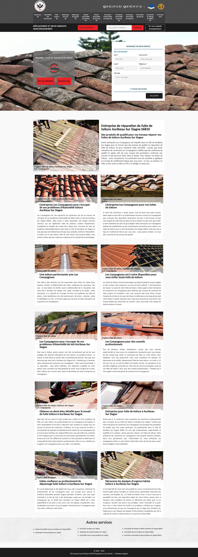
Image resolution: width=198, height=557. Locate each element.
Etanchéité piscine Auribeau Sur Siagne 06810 (139, 532)
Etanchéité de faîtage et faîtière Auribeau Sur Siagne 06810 (143, 529)
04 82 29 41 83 (114, 6)
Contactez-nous (64, 81)
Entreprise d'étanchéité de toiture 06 (107, 17)
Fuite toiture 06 (56, 17)
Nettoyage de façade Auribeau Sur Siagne (93, 532)
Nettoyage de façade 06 (75, 17)
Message (117, 73)
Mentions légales (121, 554)
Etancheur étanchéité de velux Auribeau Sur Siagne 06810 (142, 535)
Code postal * (143, 55)
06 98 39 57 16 (134, 6)
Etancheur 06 (37, 16)
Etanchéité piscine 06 (139, 16)
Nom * (116, 55)
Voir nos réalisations (86, 28)
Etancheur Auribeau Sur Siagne (90, 529)
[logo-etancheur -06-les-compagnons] (47, 6)
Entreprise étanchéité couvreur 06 (119, 17)
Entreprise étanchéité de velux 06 (129, 17)
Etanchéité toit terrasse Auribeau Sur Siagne (94, 535)
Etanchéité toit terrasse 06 (47, 17)
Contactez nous (160, 16)
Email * (116, 64)
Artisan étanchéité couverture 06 (86, 17)
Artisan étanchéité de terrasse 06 (96, 17)
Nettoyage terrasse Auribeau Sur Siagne (48, 533)
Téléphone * (143, 64)
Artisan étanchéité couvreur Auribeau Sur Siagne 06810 (53, 529)
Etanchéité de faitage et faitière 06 (150, 17)
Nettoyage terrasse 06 (65, 17)
